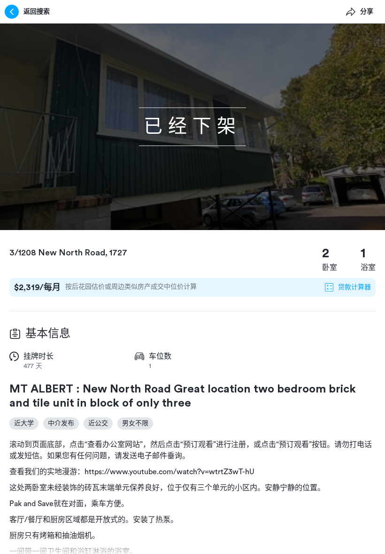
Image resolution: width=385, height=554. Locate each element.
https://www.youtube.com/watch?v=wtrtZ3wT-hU (169, 472)
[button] (192, 126)
